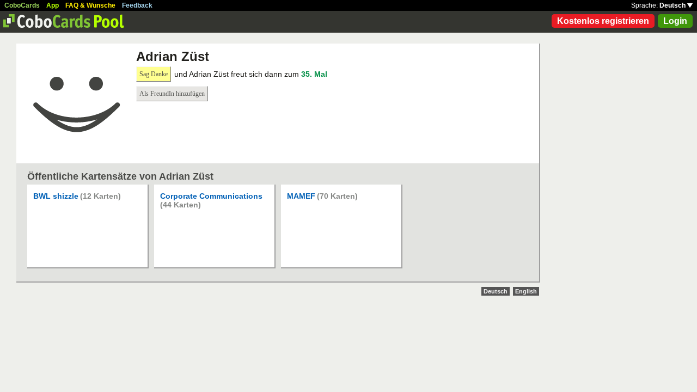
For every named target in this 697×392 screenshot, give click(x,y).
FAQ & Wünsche (90, 5)
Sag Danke (153, 74)
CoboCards (22, 5)
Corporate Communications (211, 196)
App (52, 5)
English (526, 291)
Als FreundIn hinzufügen (172, 93)
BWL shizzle (55, 196)
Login (675, 21)
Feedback (137, 5)
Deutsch (673, 5)
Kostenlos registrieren (603, 21)
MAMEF (301, 196)
